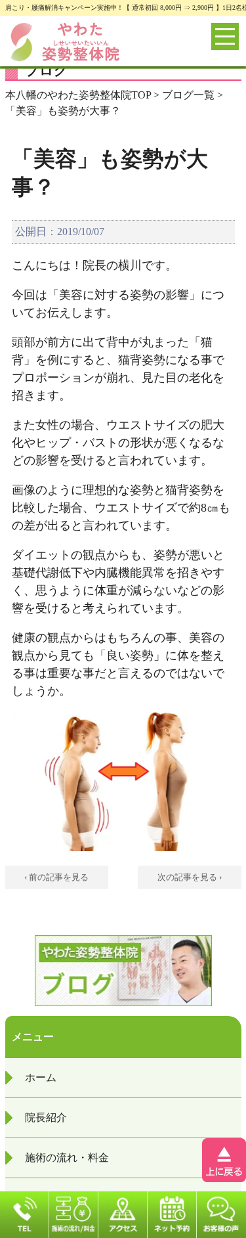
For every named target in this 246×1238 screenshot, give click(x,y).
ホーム (40, 1077)
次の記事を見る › (189, 877)
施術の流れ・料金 (67, 1157)
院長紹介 (46, 1117)
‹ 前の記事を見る (56, 877)
